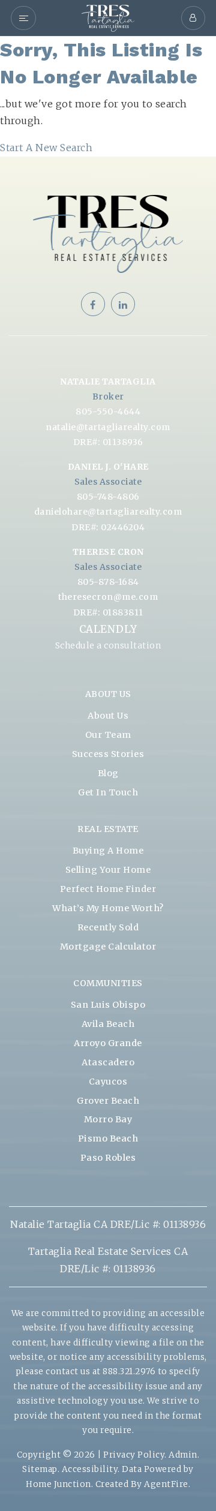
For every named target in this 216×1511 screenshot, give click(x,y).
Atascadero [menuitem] (108, 1062)
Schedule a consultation (108, 645)
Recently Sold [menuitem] (108, 927)
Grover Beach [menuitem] (108, 1100)
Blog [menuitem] (108, 773)
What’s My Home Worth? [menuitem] (108, 908)
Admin (183, 1455)
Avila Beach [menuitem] (108, 1024)
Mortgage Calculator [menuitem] (108, 946)
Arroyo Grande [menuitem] (108, 1043)
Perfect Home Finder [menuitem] (108, 889)
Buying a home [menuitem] (108, 850)
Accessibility (90, 1469)
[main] (108, 97)
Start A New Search (46, 148)
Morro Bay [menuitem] (108, 1119)
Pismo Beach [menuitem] (108, 1138)
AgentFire (166, 1484)
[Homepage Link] (108, 17)
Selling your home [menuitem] (108, 869)
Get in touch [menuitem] (108, 792)
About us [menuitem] (108, 715)
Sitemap (40, 1469)
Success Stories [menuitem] (108, 754)
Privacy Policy (133, 1455)
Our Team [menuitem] (108, 734)
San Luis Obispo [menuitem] (108, 1004)
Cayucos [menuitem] (108, 1081)
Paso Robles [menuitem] (108, 1157)
